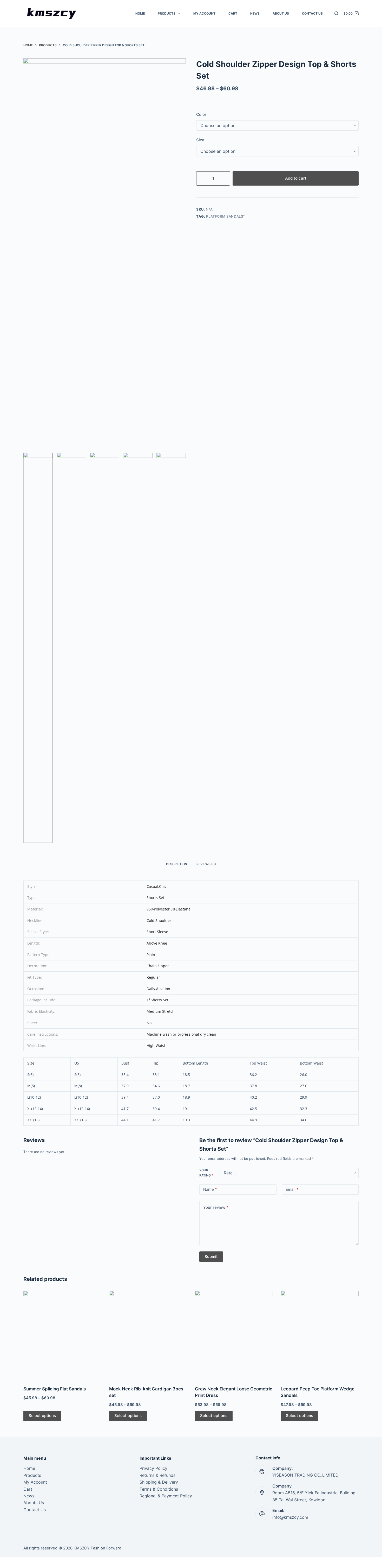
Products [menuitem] (166, 13)
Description (176, 864)
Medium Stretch (161, 1011)
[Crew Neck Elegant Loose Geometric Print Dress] (234, 1335)
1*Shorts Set (157, 999)
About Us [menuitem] (281, 13)
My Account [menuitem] (204, 13)
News (28, 1495)
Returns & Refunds (157, 1475)
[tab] (176, 864)
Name (210, 1189)
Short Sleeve (157, 931)
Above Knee (157, 943)
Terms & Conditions (159, 1489)
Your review (215, 1207)
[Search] (336, 13)
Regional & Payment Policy (166, 1495)
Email (292, 1189)
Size (200, 139)
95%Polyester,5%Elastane (168, 909)
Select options (42, 1415)
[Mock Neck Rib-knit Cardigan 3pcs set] (148, 1335)
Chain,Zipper (158, 965)
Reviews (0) (206, 864)
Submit (211, 1256)
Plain (151, 954)
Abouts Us (33, 1502)
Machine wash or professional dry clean (181, 1034)
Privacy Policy (153, 1468)
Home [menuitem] (140, 13)
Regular (153, 977)
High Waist (156, 1045)
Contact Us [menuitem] (312, 13)
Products (32, 1475)
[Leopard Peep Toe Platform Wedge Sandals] (320, 1335)
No (149, 1022)
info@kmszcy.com (290, 1517)
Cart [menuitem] (232, 13)
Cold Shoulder (159, 920)
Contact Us (34, 1509)
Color (201, 114)
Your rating (206, 1173)
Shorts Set (155, 897)
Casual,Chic (157, 886)
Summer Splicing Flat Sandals (54, 1388)
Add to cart (295, 178)
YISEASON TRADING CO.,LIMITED (305, 1475)
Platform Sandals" (225, 216)
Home (29, 1468)
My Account (35, 1482)
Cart (27, 1489)
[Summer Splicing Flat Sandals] (62, 1335)
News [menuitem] (255, 13)
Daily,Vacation (158, 988)
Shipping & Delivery (159, 1482)
